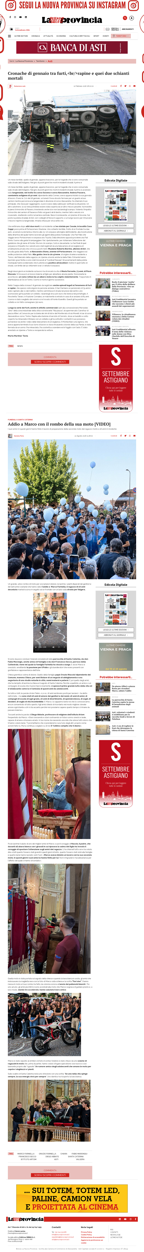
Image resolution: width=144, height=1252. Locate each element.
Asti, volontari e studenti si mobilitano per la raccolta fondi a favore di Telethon (123, 715)
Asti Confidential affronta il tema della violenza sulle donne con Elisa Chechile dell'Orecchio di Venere (123, 334)
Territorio (40, 61)
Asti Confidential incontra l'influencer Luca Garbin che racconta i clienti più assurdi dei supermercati (124, 302)
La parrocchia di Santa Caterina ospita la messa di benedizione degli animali (123, 703)
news (20, 346)
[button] (132, 18)
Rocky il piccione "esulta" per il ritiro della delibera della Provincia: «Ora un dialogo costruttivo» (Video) (123, 286)
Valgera (80, 1159)
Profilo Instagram (16, 17)
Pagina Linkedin (27, 17)
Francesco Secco (27, 1157)
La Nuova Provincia (24, 61)
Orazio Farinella (47, 1154)
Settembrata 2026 (22, 30)
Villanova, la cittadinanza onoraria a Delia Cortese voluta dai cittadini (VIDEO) (123, 317)
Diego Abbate (52, 1157)
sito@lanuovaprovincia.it (60, 1239)
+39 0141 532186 (60, 1232)
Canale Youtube (22, 17)
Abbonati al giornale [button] (115, 231)
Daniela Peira (19, 436)
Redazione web (19, 86)
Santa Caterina (76, 1157)
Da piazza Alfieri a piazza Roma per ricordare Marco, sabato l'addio (123, 688)
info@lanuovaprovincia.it (60, 1234)
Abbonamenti (128, 29)
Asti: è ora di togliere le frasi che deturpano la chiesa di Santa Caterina (123, 728)
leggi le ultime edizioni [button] (115, 225)
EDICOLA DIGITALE (114, 29)
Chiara (64, 1154)
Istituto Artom (28, 1159)
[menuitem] (21, 36)
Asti (50, 61)
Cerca (125, 18)
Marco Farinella (25, 1154)
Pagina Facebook (12, 17)
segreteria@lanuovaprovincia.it (63, 1237)
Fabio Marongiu (79, 1154)
